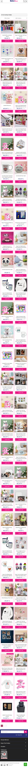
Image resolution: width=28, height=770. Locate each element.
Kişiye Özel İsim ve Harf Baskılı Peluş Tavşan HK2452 (20, 598)
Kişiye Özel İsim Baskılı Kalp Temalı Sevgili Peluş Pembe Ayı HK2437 (7, 153)
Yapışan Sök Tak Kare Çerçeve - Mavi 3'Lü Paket (21, 411)
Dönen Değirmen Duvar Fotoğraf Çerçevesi (20, 551)
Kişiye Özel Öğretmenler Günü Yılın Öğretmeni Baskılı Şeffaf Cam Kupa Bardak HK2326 (20, 340)
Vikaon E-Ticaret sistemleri (8, 763)
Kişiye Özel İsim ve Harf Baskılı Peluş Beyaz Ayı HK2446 (20, 82)
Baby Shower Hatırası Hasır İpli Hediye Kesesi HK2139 (7, 669)
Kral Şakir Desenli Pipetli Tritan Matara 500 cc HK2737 (20, 200)
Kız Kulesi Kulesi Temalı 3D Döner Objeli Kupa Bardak (7, 176)
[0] (26, 1)
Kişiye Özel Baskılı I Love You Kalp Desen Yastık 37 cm (20, 59)
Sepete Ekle (7, 41)
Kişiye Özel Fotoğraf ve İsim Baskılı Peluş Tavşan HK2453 (7, 434)
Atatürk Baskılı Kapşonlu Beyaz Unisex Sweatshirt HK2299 (7, 622)
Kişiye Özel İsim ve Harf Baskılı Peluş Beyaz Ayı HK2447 (7, 82)
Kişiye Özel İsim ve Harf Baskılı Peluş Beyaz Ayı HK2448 (20, 434)
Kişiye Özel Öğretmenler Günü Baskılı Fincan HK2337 (20, 247)
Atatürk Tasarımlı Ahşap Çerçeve (7, 715)
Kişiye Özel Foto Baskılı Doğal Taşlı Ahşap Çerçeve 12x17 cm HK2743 (21, 645)
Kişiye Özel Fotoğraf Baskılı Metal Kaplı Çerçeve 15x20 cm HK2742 (21, 129)
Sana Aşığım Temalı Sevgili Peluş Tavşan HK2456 (7, 387)
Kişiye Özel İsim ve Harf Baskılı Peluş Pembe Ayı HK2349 (20, 692)
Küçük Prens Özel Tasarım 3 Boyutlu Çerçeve (20, 223)
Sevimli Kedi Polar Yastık (21, 175)
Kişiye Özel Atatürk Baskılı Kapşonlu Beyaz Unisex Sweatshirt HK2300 (21, 293)
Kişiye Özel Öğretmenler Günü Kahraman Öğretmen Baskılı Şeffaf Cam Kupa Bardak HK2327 (7, 575)
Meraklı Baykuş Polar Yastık (7, 597)
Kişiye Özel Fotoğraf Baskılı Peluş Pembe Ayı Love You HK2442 (21, 106)
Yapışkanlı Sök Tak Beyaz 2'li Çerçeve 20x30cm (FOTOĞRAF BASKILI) (7, 645)
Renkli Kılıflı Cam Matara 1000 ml (7, 36)
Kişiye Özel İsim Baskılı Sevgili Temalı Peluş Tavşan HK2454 (7, 200)
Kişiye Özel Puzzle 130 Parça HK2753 (20, 36)
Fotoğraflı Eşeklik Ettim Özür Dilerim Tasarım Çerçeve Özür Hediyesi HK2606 (7, 129)
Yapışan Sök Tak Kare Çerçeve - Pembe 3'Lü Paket (20, 622)
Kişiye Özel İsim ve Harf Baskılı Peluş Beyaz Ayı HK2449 (20, 669)
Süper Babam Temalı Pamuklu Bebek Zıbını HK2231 (7, 692)
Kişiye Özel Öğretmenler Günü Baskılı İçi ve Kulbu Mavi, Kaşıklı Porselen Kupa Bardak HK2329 (7, 551)
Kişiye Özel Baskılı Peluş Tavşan (7, 528)
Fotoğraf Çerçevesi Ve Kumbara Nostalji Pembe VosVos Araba (7, 247)
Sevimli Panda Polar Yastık (7, 269)
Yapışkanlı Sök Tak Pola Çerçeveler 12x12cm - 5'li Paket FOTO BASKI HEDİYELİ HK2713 (20, 387)
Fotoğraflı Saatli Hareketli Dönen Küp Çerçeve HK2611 (20, 153)
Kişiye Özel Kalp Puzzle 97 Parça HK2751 (7, 481)
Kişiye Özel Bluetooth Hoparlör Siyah (21, 715)
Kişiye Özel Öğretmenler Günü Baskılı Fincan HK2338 (20, 458)
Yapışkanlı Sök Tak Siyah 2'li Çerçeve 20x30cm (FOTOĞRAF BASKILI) (20, 364)
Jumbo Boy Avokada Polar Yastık (21, 528)
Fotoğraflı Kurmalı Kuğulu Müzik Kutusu (7, 364)
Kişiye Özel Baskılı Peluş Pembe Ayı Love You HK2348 (7, 411)
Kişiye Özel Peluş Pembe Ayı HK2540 (7, 317)
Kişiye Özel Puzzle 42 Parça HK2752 (20, 504)
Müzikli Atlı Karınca (7, 105)
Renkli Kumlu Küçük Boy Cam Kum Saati (7, 59)
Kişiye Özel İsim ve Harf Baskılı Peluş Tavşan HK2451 (7, 504)
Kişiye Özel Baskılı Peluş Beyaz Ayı (7, 340)
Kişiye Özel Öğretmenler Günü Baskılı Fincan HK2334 (20, 270)
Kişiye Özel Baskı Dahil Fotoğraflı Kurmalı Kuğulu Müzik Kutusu (21, 317)
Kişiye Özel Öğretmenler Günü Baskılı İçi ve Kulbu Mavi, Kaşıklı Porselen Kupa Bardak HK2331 (7, 293)
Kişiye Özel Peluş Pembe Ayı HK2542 (7, 458)
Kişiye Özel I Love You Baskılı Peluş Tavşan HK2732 (20, 481)
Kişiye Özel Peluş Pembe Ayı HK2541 (7, 223)
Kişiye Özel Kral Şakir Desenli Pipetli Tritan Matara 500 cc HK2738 (21, 575)
